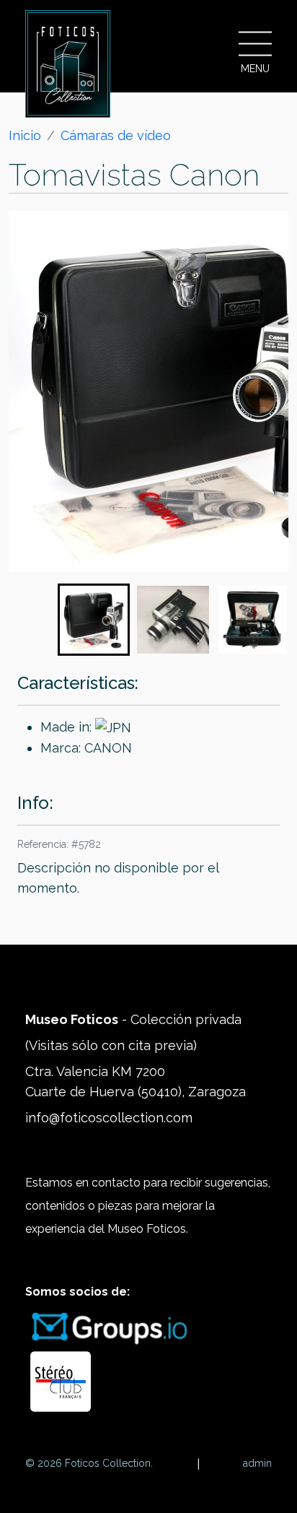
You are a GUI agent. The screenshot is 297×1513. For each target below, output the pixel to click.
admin (257, 1463)
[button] (94, 620)
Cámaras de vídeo (116, 135)
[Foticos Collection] (67, 64)
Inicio (25, 135)
